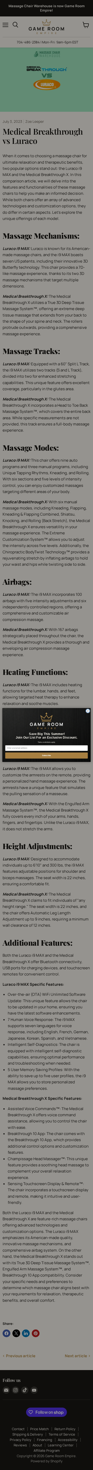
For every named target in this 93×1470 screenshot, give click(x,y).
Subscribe (46, 755)
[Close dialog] (88, 711)
